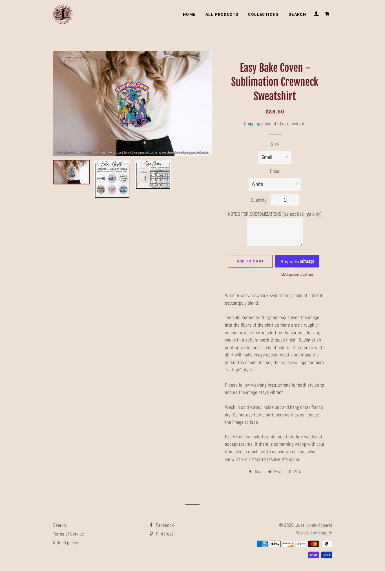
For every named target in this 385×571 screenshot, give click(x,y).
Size (275, 144)
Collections (263, 14)
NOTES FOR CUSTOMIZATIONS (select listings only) (275, 214)
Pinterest (164, 534)
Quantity (259, 200)
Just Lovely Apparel (314, 525)
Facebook (164, 525)
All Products (222, 14)
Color (275, 171)
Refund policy (65, 542)
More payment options (297, 274)
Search (297, 14)
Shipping (252, 124)
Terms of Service (68, 534)
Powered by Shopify (314, 533)
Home (189, 14)
